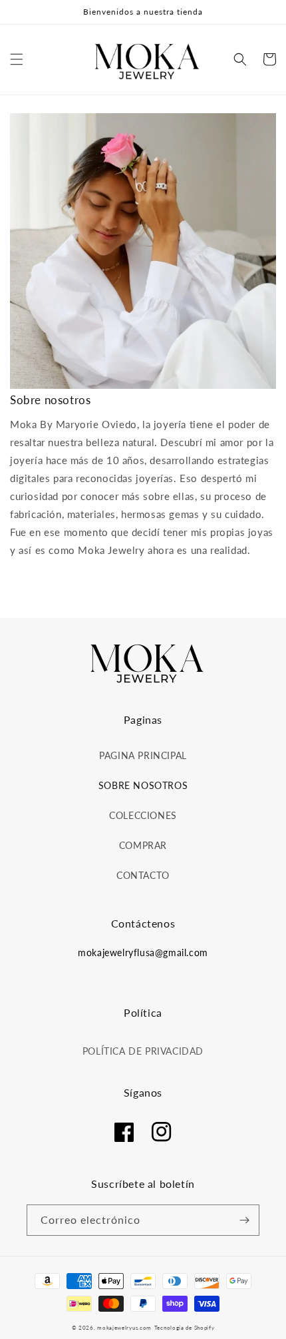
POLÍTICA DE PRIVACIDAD (143, 1051)
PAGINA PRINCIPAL (143, 755)
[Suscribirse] (244, 1220)
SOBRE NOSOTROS (143, 785)
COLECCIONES (143, 815)
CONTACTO (143, 875)
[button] (16, 59)
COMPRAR (143, 845)
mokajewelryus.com (124, 1327)
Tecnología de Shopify (184, 1327)
